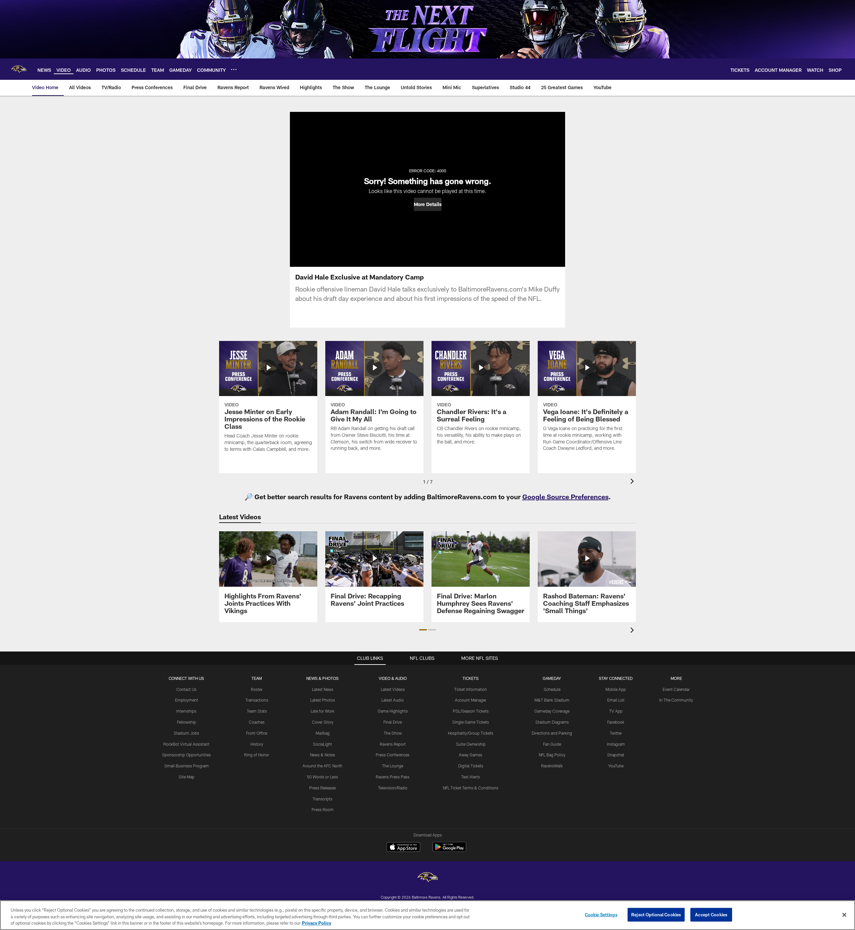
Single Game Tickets (470, 722)
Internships (186, 711)
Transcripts (322, 798)
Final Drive (392, 722)
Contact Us (186, 689)
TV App (616, 711)
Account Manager (470, 700)
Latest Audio (392, 700)
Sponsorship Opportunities (186, 754)
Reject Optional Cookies (656, 914)
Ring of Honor (256, 754)
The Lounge (392, 765)
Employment (186, 700)
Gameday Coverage (551, 711)
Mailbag (323, 733)
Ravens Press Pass (392, 776)
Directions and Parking (552, 733)
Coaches (257, 722)
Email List (616, 700)
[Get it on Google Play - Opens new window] (449, 850)
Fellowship (186, 722)
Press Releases (322, 787)
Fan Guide (552, 744)
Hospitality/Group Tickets (470, 733)
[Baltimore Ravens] (427, 878)
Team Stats (257, 711)
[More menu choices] (233, 69)
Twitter (616, 733)
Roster (257, 689)
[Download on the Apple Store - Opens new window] (403, 848)
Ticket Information (470, 689)
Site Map (186, 776)
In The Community (676, 700)
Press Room (323, 809)
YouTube (616, 765)
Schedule (552, 689)
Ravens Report (393, 744)
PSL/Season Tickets (471, 711)
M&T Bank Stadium (551, 700)
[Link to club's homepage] (19, 69)
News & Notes (322, 754)
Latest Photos (322, 700)
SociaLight (322, 744)
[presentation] (633, 482)
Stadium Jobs (186, 733)
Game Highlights (393, 711)
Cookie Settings (601, 914)
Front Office (256, 733)
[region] (427, 915)
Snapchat (615, 754)
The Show (393, 733)
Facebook (615, 722)
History (256, 744)
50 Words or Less (322, 776)
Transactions (256, 700)
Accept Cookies (711, 914)
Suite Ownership (471, 744)
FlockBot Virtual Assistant (186, 744)
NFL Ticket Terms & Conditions (470, 787)
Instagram (616, 744)
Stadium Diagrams (552, 722)
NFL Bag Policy (552, 754)
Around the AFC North (322, 765)
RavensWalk (552, 765)
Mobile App (616, 689)
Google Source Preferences (565, 497)
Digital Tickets (470, 765)
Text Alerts (470, 776)
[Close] (844, 914)
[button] (428, 204)
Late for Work (322, 711)
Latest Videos (393, 689)
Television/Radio (392, 787)
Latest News (322, 689)
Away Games (470, 754)
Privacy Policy (316, 923)
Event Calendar (676, 689)
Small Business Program (186, 765)
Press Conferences (392, 754)
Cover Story (322, 722)
